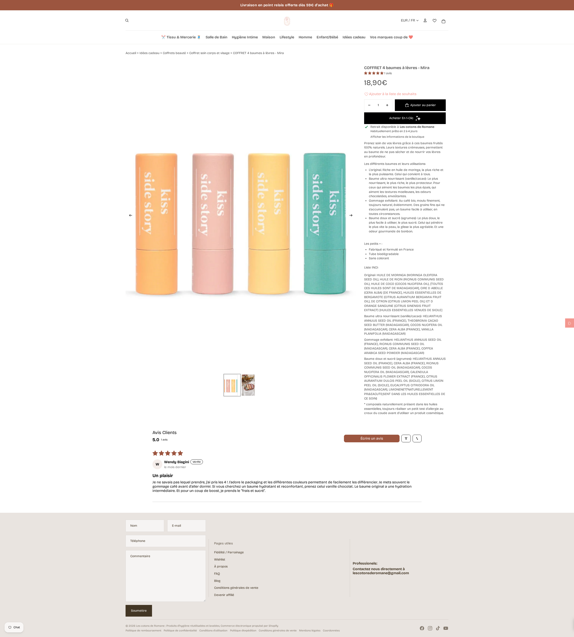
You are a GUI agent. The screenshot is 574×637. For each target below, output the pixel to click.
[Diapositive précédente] (129, 216)
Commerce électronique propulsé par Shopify (249, 625)
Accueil (131, 53)
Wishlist (219, 559)
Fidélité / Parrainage (229, 552)
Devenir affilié (224, 595)
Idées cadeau (149, 53)
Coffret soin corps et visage (209, 53)
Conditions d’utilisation (213, 630)
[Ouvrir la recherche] (127, 20)
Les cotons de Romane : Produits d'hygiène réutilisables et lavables (178, 625)
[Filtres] (406, 438)
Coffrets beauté (174, 53)
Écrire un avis (372, 438)
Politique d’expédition (243, 630)
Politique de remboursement (143, 630)
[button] (374, 73)
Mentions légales (309, 630)
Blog (217, 581)
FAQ (217, 574)
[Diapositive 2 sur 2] (249, 385)
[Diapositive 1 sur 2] (232, 385)
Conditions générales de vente (236, 588)
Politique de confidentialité (180, 630)
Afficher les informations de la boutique (397, 137)
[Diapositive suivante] (352, 216)
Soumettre (139, 611)
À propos (221, 566)
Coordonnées (331, 630)
